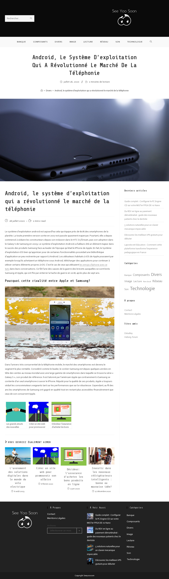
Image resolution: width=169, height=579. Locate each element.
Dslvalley (128, 333)
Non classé (147, 282)
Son (126, 289)
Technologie (142, 288)
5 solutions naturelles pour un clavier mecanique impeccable (103, 550)
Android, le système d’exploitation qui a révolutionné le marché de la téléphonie (92, 90)
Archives (51, 525)
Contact (128, 310)
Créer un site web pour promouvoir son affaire (45, 474)
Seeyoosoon (88, 575)
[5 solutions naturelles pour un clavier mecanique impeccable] (90, 547)
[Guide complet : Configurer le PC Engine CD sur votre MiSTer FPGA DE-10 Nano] (90, 516)
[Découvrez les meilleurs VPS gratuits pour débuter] (90, 561)
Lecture (137, 281)
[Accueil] (42, 90)
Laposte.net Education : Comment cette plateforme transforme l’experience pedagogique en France (143, 249)
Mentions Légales (132, 314)
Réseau (157, 281)
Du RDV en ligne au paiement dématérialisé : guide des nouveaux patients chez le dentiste (140, 215)
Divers (156, 274)
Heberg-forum (131, 337)
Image (128, 281)
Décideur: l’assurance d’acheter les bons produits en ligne (73, 477)
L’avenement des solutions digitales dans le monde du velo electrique (17, 477)
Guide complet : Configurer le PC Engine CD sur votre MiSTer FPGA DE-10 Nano (103, 519)
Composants (141, 275)
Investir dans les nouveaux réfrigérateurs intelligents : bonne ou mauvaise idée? (101, 477)
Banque (128, 275)
